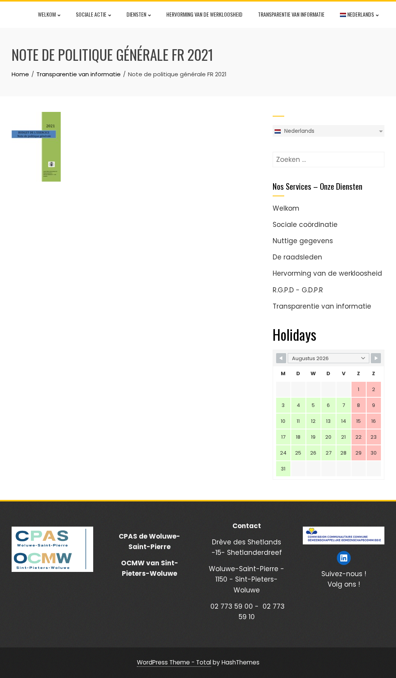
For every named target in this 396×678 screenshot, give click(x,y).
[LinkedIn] (344, 558)
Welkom (47, 14)
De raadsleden (297, 257)
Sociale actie (91, 14)
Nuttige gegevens (303, 240)
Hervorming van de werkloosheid (204, 14)
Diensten (136, 14)
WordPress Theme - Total (174, 662)
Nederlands (360, 14)
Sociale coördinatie (305, 224)
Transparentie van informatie (291, 14)
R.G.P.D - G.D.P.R (298, 290)
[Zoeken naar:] (328, 156)
